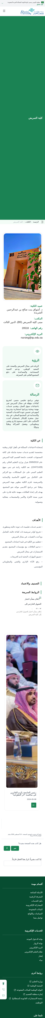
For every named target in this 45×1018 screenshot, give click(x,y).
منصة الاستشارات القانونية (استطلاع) (27, 998)
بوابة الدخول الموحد (34, 939)
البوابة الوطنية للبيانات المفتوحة (29, 990)
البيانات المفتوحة (35, 909)
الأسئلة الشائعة (36, 892)
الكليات (28, 222)
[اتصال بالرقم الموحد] (3, 989)
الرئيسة (36, 222)
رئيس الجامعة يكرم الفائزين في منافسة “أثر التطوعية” (23, 793)
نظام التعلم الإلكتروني (33, 952)
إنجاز (40, 956)
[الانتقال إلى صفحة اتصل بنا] (3, 995)
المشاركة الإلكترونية (34, 905)
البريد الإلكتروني (35, 947)
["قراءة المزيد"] (33, 805)
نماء (40, 960)
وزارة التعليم (37, 981)
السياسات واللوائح (35, 914)
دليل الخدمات (36, 901)
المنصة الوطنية (36, 986)
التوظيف (38, 1003)
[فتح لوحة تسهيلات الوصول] (3, 983)
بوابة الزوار (38, 943)
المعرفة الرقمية (35, 897)
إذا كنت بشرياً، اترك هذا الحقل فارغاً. (26, 859)
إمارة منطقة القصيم (34, 994)
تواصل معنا (37, 918)
